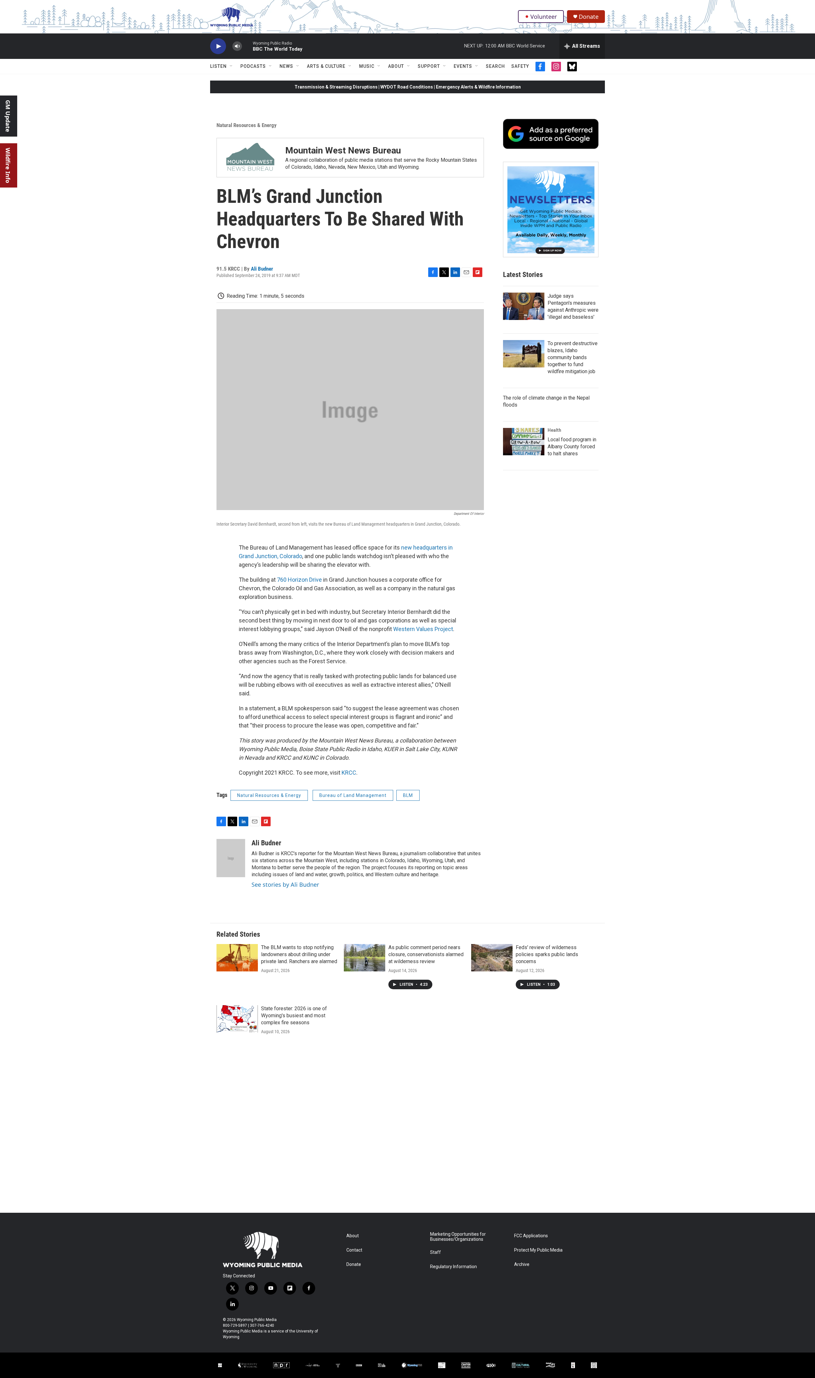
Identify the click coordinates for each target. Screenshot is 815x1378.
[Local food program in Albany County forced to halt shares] (523, 441)
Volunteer (543, 16)
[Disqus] (407, 1126)
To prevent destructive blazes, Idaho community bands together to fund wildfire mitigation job (573, 357)
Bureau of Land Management (352, 795)
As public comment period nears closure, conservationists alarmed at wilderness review (426, 954)
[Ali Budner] (230, 858)
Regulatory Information (453, 1266)
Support (429, 66)
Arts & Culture (326, 66)
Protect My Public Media (538, 1250)
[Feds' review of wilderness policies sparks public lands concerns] (492, 957)
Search (495, 66)
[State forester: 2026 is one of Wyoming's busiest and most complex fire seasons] (237, 1019)
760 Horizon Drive (299, 579)
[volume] (237, 46)
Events (463, 66)
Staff (435, 1252)
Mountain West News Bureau (343, 150)
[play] (218, 46)
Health (554, 430)
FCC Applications (531, 1235)
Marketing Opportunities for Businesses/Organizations (458, 1237)
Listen (218, 66)
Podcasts (253, 66)
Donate (589, 16)
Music (366, 66)
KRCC (349, 772)
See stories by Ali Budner (285, 884)
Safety (520, 66)
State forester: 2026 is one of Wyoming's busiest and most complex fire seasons (294, 1015)
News (286, 66)
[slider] (247, 46)
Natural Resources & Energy (246, 125)
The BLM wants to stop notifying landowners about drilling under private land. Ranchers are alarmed (299, 954)
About (396, 66)
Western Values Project (423, 629)
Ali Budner (262, 269)
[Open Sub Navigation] (231, 66)
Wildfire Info (8, 165)
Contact (354, 1250)
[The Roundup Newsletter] (550, 209)
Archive (521, 1264)
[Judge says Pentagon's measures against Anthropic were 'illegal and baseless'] (523, 306)
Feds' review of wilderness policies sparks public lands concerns (547, 954)
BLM (408, 795)
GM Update (8, 116)
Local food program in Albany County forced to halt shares (572, 447)
